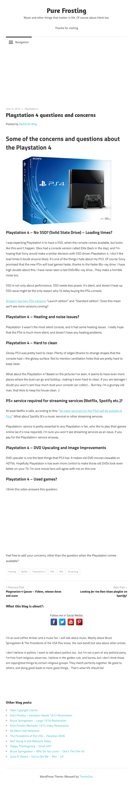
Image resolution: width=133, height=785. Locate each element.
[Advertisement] (66, 74)
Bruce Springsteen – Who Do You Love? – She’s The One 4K (47, 751)
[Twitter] (62, 622)
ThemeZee (86, 776)
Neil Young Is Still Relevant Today (30, 741)
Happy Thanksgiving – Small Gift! (30, 746)
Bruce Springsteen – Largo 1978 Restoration (38, 720)
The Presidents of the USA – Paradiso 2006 (37, 736)
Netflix (24, 571)
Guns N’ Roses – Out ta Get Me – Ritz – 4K (37, 756)
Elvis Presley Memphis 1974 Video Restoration (39, 725)
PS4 (52, 571)
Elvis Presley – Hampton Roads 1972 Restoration (41, 715)
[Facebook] (53, 622)
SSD (61, 571)
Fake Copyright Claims (24, 710)
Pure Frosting (66, 10)
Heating (12, 571)
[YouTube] (70, 622)
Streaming (73, 571)
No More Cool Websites (24, 731)
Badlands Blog (28, 124)
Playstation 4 (31, 109)
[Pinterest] (79, 622)
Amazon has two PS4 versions (26, 301)
